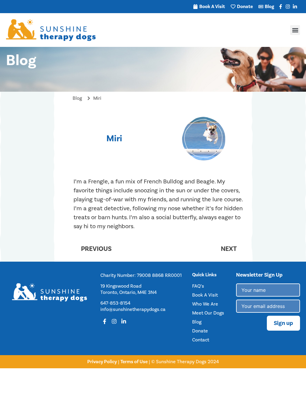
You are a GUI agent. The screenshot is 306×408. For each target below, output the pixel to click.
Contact (200, 340)
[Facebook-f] (280, 6)
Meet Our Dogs (208, 313)
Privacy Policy (102, 362)
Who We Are (205, 304)
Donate (200, 331)
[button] (295, 30)
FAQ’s (198, 286)
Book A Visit (205, 295)
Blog (196, 322)
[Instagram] (287, 6)
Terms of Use (134, 362)
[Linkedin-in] (295, 6)
